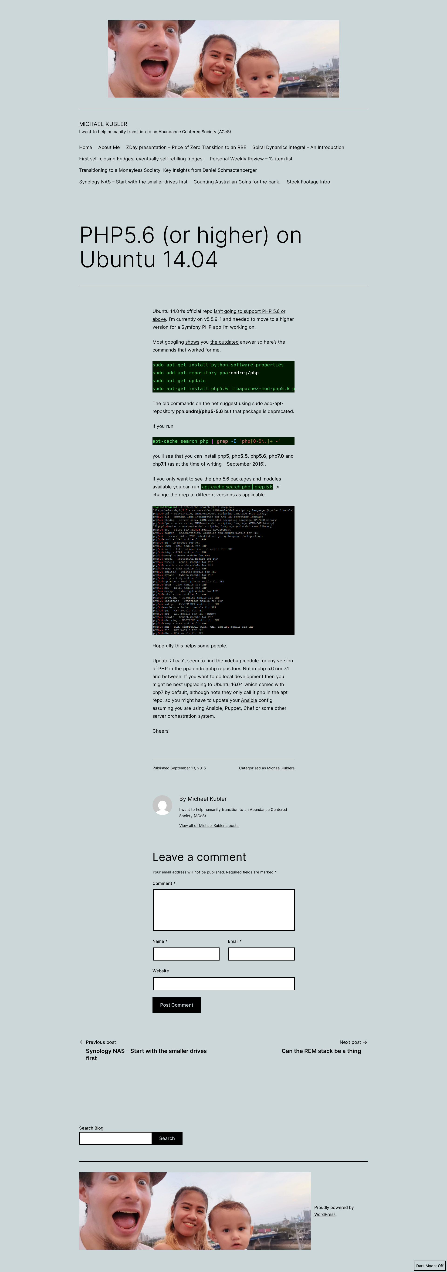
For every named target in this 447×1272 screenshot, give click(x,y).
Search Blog (91, 1128)
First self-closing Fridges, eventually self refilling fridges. (141, 159)
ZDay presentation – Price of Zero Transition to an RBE (186, 147)
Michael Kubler (103, 124)
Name (159, 941)
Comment (164, 883)
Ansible (249, 700)
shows (192, 342)
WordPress (324, 1214)
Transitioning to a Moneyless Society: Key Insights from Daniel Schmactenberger (168, 170)
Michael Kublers (281, 768)
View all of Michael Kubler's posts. (209, 825)
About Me (109, 147)
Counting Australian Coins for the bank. (237, 182)
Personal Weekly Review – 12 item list (251, 159)
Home (85, 147)
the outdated (224, 342)
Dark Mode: (426, 1265)
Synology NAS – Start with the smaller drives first (133, 182)
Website (160, 970)
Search (167, 1138)
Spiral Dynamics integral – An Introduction (298, 147)
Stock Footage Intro (308, 182)
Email (235, 941)
